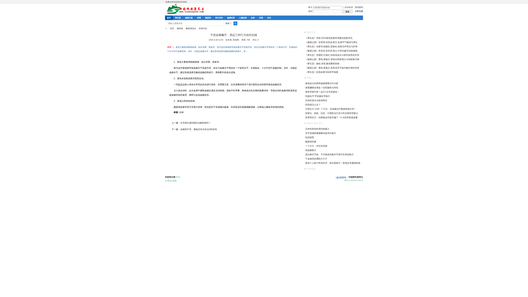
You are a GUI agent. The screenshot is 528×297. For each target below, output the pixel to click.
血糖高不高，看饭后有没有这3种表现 (198, 129)
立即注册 (359, 11)
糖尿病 (208, 18)
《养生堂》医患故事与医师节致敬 (321, 72)
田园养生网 (166, 28)
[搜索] (235, 23)
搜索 (227, 23)
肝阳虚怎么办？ (313, 105)
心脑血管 (243, 18)
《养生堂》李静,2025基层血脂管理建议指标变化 (329, 38)
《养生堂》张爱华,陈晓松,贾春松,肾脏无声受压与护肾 (331, 46)
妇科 (253, 18)
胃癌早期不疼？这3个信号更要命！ (322, 92)
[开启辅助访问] (362, 2)
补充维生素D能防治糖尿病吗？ (195, 123)
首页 (169, 18)
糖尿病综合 (191, 28)
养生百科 (219, 18)
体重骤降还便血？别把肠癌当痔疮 (321, 87)
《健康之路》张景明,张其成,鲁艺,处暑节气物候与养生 (331, 42)
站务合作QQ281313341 (176, 2)
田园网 (236, 40)
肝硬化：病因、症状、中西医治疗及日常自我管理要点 (331, 113)
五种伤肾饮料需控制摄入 (317, 129)
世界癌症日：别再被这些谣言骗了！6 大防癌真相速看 (331, 117)
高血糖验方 (310, 150)
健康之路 (189, 18)
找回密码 (359, 7)
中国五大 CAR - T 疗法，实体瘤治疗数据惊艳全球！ (330, 109)
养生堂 (178, 18)
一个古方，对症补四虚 (316, 146)
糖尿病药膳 (310, 142)
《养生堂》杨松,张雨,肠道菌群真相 (322, 63)
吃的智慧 (309, 137)
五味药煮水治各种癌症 (316, 100)
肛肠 (261, 18)
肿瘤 (199, 18)
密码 (310, 11)
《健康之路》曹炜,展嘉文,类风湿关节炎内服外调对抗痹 (332, 68)
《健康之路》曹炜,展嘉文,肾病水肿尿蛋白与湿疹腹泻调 (332, 59)
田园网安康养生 (356, 177)
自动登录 (349, 7)
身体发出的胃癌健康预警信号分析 (321, 83)
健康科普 (231, 18)
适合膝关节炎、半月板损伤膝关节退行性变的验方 (329, 154)
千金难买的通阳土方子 (316, 159)
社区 (269, 18)
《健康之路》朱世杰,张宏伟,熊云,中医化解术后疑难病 (331, 51)
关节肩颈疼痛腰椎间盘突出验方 (320, 133)
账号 (310, 7)
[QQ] (341, 177)
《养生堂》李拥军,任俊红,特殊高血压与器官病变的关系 (332, 55)
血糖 (181, 112)
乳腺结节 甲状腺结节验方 (317, 96)
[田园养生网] (185, 12)
